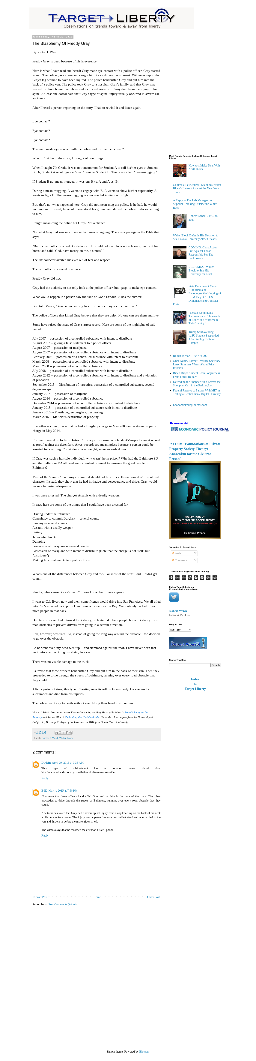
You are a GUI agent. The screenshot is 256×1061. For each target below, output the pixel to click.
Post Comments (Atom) (62, 904)
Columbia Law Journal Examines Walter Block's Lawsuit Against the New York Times (197, 188)
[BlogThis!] (60, 733)
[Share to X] (63, 733)
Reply (45, 778)
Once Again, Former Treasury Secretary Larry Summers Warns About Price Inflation (196, 364)
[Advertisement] (184, 92)
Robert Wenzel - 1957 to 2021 (191, 355)
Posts (177, 553)
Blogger (144, 1051)
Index (195, 679)
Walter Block (66, 737)
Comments (180, 560)
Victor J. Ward (50, 737)
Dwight (46, 762)
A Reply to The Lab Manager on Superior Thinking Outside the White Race (195, 204)
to (195, 684)
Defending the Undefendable (82, 717)
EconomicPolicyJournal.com (190, 404)
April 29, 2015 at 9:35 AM (68, 762)
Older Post (153, 897)
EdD (44, 790)
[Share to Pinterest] (71, 733)
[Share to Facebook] (67, 733)
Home (97, 897)
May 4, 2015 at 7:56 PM (63, 790)
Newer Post (40, 897)
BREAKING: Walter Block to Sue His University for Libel (201, 270)
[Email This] (56, 733)
